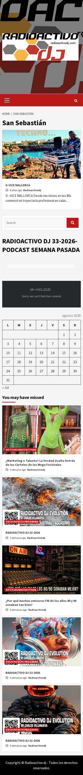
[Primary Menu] (6, 100)
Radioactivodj (32, 190)
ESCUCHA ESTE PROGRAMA (22, 521)
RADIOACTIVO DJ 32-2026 (23, 673)
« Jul (5, 387)
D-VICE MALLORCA (18, 185)
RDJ (8, 174)
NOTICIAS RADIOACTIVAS (21, 449)
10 (8, 353)
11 (19, 353)
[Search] (76, 101)
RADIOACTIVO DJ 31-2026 (23, 741)
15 (64, 353)
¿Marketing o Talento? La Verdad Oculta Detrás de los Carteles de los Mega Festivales (40, 463)
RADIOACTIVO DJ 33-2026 (23, 533)
